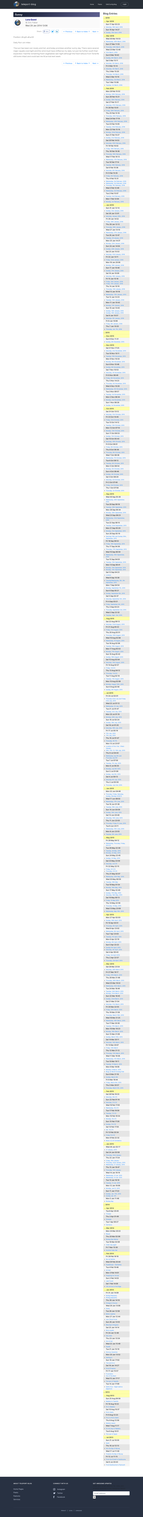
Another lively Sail (111, 1250)
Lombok (108, 575)
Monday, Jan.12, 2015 (113, 1188)
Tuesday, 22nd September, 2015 (116, 525)
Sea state (109, 1336)
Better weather (110, 1314)
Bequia (108, 1234)
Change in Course (111, 1303)
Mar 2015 (110, 964)
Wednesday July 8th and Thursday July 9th (113, 757)
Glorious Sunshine (111, 1352)
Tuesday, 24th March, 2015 (114, 991)
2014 (107, 1205)
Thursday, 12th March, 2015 (115, 1053)
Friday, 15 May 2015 (112, 900)
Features (16, 1496)
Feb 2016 (110, 88)
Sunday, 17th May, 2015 (113, 893)
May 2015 (110, 838)
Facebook (61, 1497)
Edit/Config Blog (111, 4)
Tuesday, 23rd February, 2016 (115, 127)
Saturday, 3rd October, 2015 (115, 480)
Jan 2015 (110, 1144)
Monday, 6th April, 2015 (113, 942)
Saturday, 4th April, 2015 (114, 949)
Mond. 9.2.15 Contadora (113, 1140)
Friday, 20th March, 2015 (114, 1009)
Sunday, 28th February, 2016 (115, 100)
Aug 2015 (110, 618)
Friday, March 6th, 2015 (113, 1082)
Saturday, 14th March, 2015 (115, 1042)
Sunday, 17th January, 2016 (114, 271)
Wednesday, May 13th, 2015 (115, 911)
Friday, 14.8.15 (110, 668)
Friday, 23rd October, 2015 (114, 420)
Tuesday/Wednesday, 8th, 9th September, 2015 (115, 581)
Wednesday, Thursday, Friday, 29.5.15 (115, 844)
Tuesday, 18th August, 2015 (115, 646)
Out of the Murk (111, 1376)
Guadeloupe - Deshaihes (114, 1264)
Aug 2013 (110, 1395)
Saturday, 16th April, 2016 (114, 27)
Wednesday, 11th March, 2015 (115, 1059)
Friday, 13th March (112, 1048)
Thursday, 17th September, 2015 (116, 549)
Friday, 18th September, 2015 (115, 544)
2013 (107, 1392)
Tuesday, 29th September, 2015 (116, 507)
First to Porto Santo (112, 1417)
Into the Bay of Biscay (113, 1448)
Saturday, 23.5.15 (111, 864)
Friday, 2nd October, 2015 (114, 485)
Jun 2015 (110, 788)
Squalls (108, 1346)
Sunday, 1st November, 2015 (115, 405)
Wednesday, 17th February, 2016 (116, 159)
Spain (107, 1443)
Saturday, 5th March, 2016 (114, 63)
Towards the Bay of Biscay (114, 1454)
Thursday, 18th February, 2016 (116, 154)
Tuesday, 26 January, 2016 (114, 238)
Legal (71, 1510)
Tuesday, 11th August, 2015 (115, 679)
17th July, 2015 (111, 733)
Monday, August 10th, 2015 (115, 684)
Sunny (108, 1308)
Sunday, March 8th (112, 1077)
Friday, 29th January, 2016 (114, 221)
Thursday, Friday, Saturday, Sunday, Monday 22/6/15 (115, 795)
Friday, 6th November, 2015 (115, 378)
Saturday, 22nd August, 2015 (115, 624)
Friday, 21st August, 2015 (114, 630)
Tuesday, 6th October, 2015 (115, 463)
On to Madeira (110, 1407)
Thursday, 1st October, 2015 (115, 490)
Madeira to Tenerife (112, 1401)
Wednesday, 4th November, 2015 (116, 389)
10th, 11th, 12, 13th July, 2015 (115, 750)
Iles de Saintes (110, 1259)
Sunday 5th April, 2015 (113, 947)
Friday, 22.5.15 (110, 869)
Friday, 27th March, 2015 (114, 975)
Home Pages (18, 1489)
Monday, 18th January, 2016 (115, 265)
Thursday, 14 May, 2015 (113, 906)
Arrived (108, 1270)
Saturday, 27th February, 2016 (115, 105)
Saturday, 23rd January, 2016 (115, 254)
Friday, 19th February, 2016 (115, 148)
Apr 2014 (110, 1208)
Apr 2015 (110, 915)
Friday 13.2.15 (110, 1135)
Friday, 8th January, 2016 (114, 324)
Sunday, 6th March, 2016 (114, 58)
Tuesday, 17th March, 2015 (114, 1026)
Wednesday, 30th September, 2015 (115, 501)
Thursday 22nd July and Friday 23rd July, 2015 (116, 700)
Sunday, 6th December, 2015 (115, 342)
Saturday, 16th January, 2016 (115, 276)
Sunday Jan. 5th (111, 1196)
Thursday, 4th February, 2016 (115, 185)
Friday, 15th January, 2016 (114, 281)
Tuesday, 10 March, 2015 (114, 1064)
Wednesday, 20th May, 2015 (115, 876)
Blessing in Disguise (112, 1325)
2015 (107, 332)
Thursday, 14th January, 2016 (115, 289)
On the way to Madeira (113, 1428)
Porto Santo (110, 1412)
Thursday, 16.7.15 (111, 741)
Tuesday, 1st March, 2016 (114, 85)
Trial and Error (110, 1363)
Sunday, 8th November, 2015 (115, 367)
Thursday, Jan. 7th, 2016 (114, 329)
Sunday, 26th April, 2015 (114, 920)
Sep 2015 (110, 494)
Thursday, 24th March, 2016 (115, 47)
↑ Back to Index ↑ (82, 31)
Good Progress (111, 1368)
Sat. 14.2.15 (109, 1129)
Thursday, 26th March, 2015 (115, 980)
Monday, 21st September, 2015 (116, 531)
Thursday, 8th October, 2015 (115, 452)
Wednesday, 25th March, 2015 (115, 986)
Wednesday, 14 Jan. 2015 (114, 1175)
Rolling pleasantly (111, 1297)
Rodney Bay (109, 1201)
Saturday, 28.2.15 (111, 1097)
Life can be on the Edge (113, 1286)
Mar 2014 (110, 1228)
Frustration (109, 1374)
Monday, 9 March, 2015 (113, 1069)
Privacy (63, 1510)
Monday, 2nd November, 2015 (115, 400)
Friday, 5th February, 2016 (114, 176)
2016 (107, 18)
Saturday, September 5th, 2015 (116, 599)
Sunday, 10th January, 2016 (115, 311)
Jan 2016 (110, 205)
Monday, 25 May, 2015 (113, 853)
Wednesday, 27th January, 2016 (116, 232)
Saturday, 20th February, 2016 (115, 143)
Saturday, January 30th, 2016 (115, 216)
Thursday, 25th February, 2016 (116, 116)
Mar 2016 (110, 36)
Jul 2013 (109, 1437)
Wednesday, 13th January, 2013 (116, 294)
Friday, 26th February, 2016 (115, 110)
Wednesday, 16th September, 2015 (115, 556)
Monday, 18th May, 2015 (114, 887)
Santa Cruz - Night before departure (114, 1388)
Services (16, 1499)
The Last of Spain (111, 1434)
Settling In (109, 1357)
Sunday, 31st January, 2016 (114, 211)
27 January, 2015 (111, 1150)
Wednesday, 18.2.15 (112, 1108)
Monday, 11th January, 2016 (115, 305)
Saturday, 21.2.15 (111, 1102)
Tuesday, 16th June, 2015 (114, 807)
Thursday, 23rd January (113, 1155)
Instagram (61, 1489)
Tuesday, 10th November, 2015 (116, 356)
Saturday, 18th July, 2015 (114, 728)
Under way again (111, 1245)
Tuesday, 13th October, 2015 (115, 425)
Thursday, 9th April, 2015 (114, 926)
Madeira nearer (110, 1423)
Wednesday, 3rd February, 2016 (116, 181)
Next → (95, 31)
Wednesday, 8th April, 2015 (115, 931)
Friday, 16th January (112, 1160)
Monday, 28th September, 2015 (116, 512)
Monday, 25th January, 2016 (115, 243)
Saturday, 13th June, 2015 (114, 818)
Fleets (100, 4)
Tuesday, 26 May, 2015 (113, 851)
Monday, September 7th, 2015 (115, 588)
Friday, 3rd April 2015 (113, 955)
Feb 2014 (110, 1253)
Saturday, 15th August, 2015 (115, 662)
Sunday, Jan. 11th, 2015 (113, 1194)
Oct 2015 (110, 409)
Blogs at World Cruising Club (115, 1071)
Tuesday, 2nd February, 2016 (115, 196)
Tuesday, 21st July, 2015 (114, 711)
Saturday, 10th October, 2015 (115, 441)
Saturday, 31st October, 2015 (115, 414)
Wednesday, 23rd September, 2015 (115, 519)
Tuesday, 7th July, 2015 (113, 763)
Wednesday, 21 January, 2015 (115, 1164)
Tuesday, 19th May (112, 882)
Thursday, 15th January (113, 1170)
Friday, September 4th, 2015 (115, 604)
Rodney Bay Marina (112, 1239)
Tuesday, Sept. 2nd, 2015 (114, 615)
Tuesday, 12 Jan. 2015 (113, 1183)
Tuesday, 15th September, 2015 (116, 562)
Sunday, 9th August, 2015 (114, 689)
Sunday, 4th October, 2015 (114, 474)
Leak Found (109, 1281)
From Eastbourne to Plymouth (115, 1465)
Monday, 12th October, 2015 (115, 431)
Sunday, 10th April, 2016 (114, 32)
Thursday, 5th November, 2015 (116, 383)
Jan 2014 (110, 1290)
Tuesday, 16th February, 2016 (115, 165)
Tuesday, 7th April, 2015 (113, 937)
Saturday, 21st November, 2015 (116, 351)
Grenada (108, 1219)
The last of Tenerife (112, 1381)
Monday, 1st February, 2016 (115, 201)
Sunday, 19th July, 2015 (113, 722)
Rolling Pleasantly (111, 1295)
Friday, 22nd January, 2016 (114, 260)
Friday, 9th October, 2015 (114, 447)
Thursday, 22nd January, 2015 (115, 1162)
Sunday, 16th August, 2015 (114, 657)
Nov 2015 (110, 345)
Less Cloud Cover (111, 1319)
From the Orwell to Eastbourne (116, 1459)
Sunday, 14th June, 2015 (114, 812)
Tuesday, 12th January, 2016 (115, 300)
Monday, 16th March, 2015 (114, 1031)
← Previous (67, 31)
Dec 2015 (110, 336)
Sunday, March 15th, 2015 (114, 1037)
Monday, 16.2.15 (111, 1119)
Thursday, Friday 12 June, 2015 (116, 823)
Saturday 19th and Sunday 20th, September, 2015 (116, 537)
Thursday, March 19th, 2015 (115, 1015)
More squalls (110, 1330)
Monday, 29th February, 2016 (115, 94)
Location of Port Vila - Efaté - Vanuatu (115, 747)
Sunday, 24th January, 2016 (115, 249)
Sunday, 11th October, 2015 (115, 436)
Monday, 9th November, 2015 (115, 362)
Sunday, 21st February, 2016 (115, 138)
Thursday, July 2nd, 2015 (114, 785)
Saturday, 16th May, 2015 (114, 895)
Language (78, 1510)
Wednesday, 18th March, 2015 (115, 1020)
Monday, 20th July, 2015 (114, 717)
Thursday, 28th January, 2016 (115, 227)
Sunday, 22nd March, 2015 (114, 999)
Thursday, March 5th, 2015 (114, 1088)
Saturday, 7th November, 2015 (115, 372)
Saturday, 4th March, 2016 (114, 69)
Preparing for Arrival (112, 1275)
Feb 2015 (110, 1091)
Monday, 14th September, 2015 (116, 567)
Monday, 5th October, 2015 (115, 469)
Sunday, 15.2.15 (111, 1124)
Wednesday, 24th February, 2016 (116, 121)
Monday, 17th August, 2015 (114, 651)
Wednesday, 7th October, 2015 (116, 458)
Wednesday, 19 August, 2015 (115, 640)
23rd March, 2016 (111, 52)
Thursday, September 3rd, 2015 (116, 610)
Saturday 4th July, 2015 (113, 779)
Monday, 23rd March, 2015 (114, 993)
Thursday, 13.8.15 (111, 673)
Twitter (60, 1493)
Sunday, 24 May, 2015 (113, 858)
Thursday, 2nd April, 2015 (114, 960)
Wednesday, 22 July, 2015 (114, 706)
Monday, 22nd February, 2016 (115, 132)
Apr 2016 (110, 21)
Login (124, 4)
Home (92, 4)
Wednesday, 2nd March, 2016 (115, 79)
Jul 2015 (109, 693)
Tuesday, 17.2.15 (111, 1113)
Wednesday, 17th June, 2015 (115, 801)
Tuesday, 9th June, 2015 (114, 834)
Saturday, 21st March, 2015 (115, 1004)
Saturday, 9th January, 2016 (115, 318)
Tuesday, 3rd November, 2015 (115, 394)
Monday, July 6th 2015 (113, 769)
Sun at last (109, 1341)
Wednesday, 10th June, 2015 (115, 829)
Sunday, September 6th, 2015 (115, 593)
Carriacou (109, 1225)
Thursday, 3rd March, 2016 (114, 74)
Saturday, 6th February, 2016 (115, 170)
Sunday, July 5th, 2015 (113, 774)
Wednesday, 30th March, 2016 (115, 41)
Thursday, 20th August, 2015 (115, 635)
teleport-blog (28, 4)
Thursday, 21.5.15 (111, 871)
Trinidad (108, 1214)
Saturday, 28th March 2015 (114, 969)
